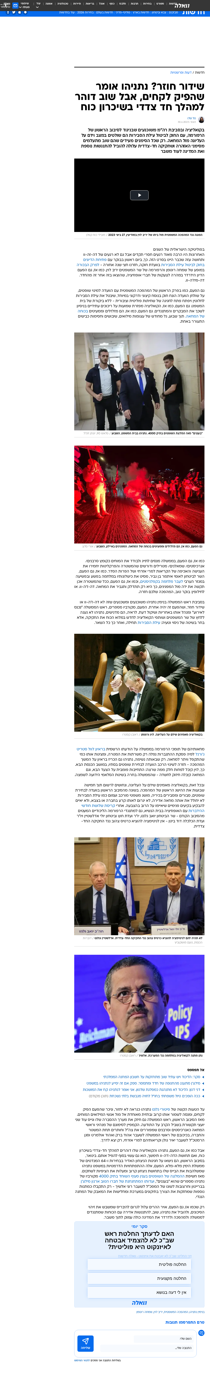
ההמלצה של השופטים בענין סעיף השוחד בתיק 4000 (142, 1176)
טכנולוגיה (62, 3)
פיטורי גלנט (161, 1110)
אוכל (102, 3)
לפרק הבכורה (88, 265)
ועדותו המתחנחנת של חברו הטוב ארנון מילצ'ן (117, 1182)
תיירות (77, 3)
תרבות (134, 3)
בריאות (90, 3)
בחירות (147, 3)
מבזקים (173, 12)
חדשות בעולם (104, 12)
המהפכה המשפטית (176, 1312)
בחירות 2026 (85, 12)
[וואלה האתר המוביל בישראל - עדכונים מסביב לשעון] (182, 5)
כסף (112, 3)
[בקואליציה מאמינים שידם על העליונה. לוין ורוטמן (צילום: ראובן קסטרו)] (139, 686)
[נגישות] (5, 5)
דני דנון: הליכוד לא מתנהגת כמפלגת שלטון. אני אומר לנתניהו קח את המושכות (141, 1090)
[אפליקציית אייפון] (19, 12)
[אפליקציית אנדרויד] (25, 12)
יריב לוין (158, 1312)
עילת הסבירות (149, 623)
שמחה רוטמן (144, 1312)
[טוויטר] (13, 12)
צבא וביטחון (159, 12)
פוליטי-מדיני (123, 12)
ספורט (160, 3)
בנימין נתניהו (196, 1312)
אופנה (49, 3)
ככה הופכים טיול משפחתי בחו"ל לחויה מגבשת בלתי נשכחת (155, 1096)
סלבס (122, 3)
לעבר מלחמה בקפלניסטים (161, 582)
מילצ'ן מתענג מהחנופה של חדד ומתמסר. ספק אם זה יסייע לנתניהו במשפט (143, 1083)
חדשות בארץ (141, 12)
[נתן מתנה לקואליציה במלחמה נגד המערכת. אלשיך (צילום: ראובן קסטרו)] (139, 1007)
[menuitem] (158, 5)
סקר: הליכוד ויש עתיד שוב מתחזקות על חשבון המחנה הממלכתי (151, 1077)
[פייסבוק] (8, 12)
